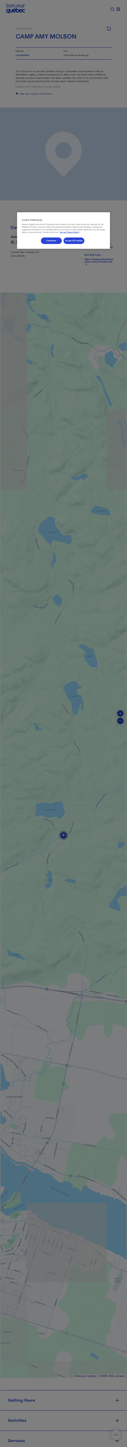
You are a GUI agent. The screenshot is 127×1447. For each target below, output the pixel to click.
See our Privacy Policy (70, 232)
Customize (51, 240)
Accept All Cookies (74, 240)
